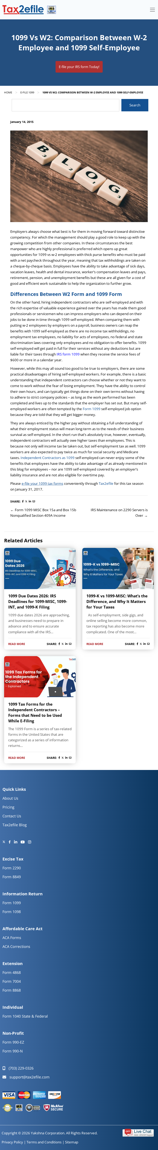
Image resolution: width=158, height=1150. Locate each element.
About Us (10, 798)
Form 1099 (91, 408)
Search (134, 105)
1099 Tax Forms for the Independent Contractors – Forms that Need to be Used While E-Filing (35, 712)
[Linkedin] (17, 841)
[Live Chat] (138, 1132)
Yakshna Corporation (47, 1133)
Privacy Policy (12, 1142)
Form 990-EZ (13, 1042)
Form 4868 (11, 972)
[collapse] (152, 10)
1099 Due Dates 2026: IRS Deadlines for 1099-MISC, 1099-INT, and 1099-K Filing (37, 601)
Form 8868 (11, 990)
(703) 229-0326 (21, 1068)
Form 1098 (11, 911)
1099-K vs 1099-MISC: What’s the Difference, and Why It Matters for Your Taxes (117, 601)
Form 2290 (11, 867)
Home (8, 92)
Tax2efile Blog (14, 824)
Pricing (8, 807)
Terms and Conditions (44, 1142)
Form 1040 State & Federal (25, 1016)
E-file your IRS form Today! (79, 67)
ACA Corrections (16, 946)
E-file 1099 (27, 92)
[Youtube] (24, 841)
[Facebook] (11, 841)
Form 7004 (11, 981)
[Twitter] (5, 841)
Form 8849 (11, 876)
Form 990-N (12, 1051)
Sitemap (71, 1142)
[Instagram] (29, 841)
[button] (138, 1132)
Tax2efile (106, 483)
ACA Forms (11, 937)
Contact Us (11, 815)
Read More (16, 644)
